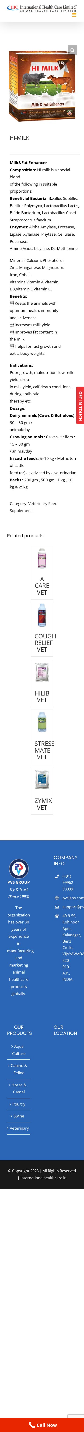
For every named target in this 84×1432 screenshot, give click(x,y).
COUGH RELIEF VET (45, 642)
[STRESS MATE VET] (42, 723)
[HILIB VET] (42, 672)
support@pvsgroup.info (70, 906)
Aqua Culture (19, 1050)
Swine (19, 1116)
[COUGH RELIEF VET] (42, 615)
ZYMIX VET (43, 804)
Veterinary (19, 1128)
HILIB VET (42, 696)
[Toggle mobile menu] (74, 14)
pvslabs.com (70, 898)
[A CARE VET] (42, 558)
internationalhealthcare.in (43, 1177)
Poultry (18, 1104)
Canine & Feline (19, 1069)
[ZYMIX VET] (42, 780)
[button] (72, 50)
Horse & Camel (18, 1088)
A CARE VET (42, 585)
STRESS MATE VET (45, 750)
